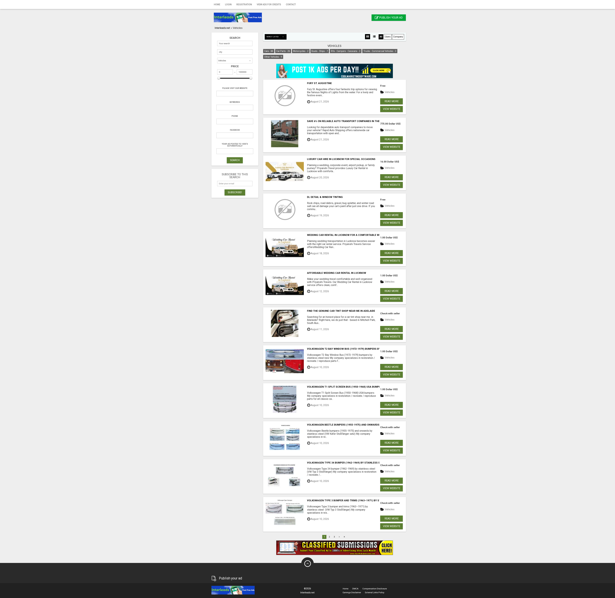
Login (228, 4)
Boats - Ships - (320, 51)
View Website (391, 108)
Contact (291, 4)
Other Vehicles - (273, 57)
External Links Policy (374, 592)
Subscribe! (235, 192)
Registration (244, 4)
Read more (392, 101)
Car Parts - (283, 51)
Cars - (268, 51)
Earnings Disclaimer (352, 592)
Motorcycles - (300, 51)
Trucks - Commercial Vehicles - (379, 51)
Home (217, 4)
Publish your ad (391, 17)
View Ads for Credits (269, 4)
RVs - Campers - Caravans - (345, 51)
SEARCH (235, 160)
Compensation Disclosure (374, 588)
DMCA (355, 588)
